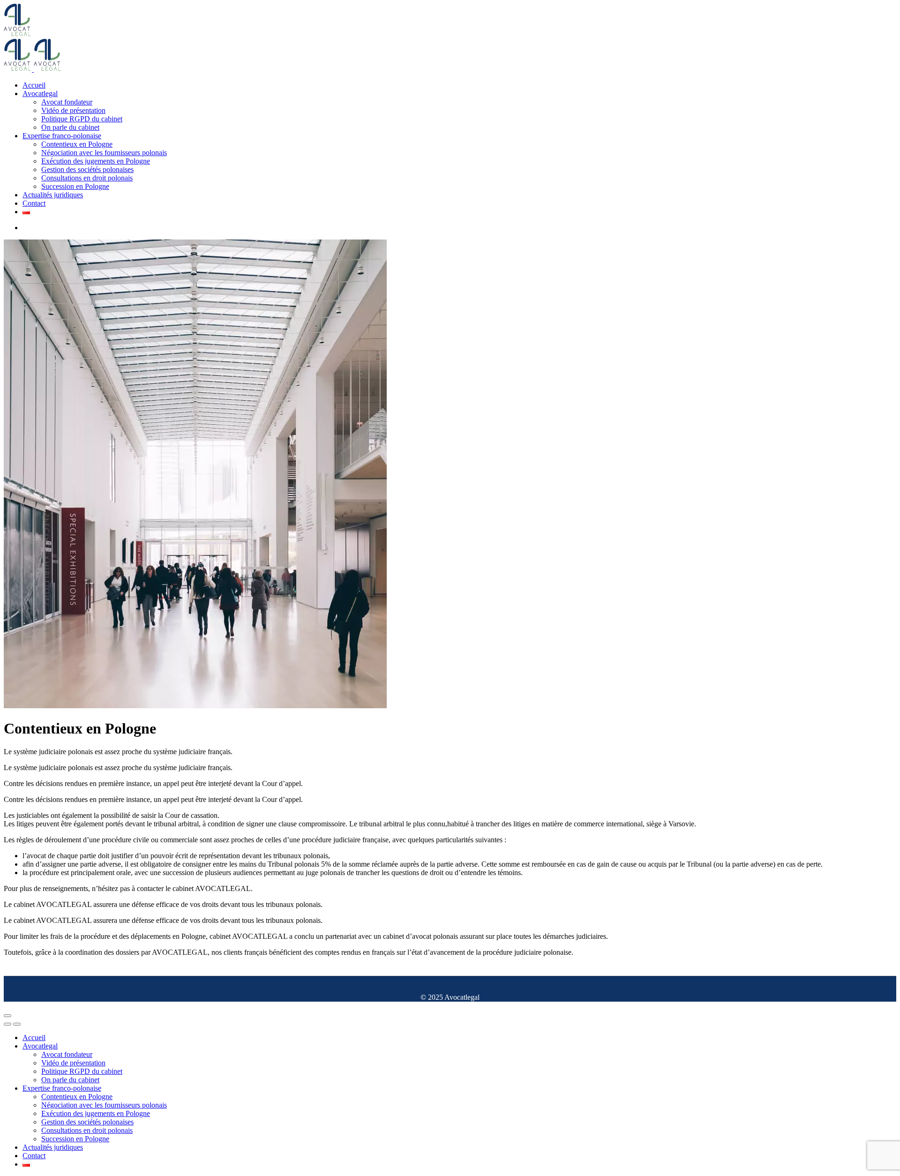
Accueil (33, 85)
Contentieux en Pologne (76, 144)
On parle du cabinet (70, 127)
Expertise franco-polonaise (61, 136)
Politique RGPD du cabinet (81, 119)
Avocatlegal (40, 93)
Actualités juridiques (52, 195)
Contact (33, 203)
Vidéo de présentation (73, 110)
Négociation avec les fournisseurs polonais (104, 153)
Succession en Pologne (75, 186)
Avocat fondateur (66, 102)
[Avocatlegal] (18, 34)
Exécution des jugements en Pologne (95, 161)
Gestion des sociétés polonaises (87, 169)
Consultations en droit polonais (87, 178)
